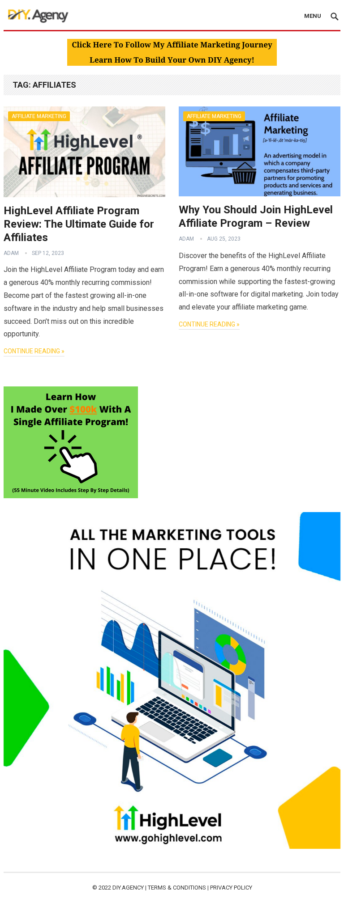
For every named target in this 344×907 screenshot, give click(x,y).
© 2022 (102, 887)
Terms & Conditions (177, 887)
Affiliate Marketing (39, 116)
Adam (11, 253)
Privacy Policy (231, 887)
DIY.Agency (128, 887)
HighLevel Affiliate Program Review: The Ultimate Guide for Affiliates (79, 224)
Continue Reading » (34, 351)
